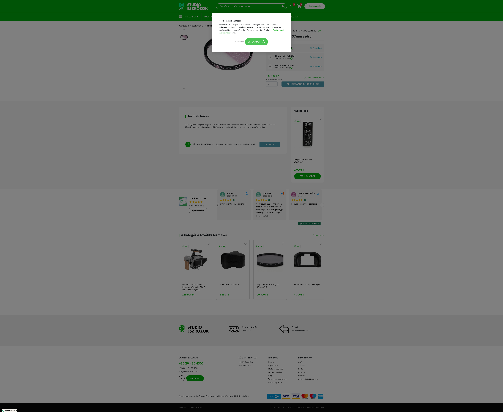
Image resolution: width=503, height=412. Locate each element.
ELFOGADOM (254, 41)
